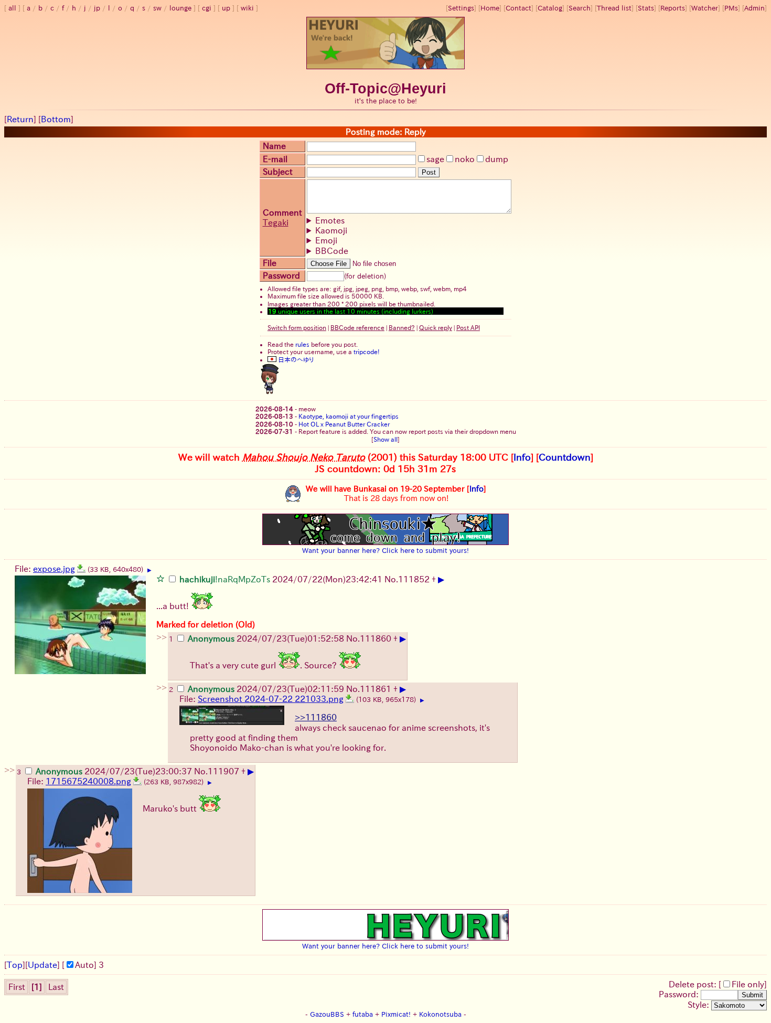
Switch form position (296, 327)
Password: (680, 994)
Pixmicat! (396, 1014)
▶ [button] (149, 570)
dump (496, 159)
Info (522, 457)
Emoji (326, 240)
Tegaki (275, 222)
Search (580, 8)
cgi (206, 8)
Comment (282, 212)
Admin (754, 8)
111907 (223, 771)
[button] (160, 578)
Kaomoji (331, 230)
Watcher (704, 8)
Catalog (550, 8)
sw (157, 8)
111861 (375, 689)
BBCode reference (357, 327)
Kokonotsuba (440, 1014)
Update (42, 965)
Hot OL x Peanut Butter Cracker (344, 424)
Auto (84, 965)
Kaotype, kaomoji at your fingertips (348, 416)
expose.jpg (54, 568)
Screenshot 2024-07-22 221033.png (271, 699)
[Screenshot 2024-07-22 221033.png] (350, 699)
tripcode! (367, 351)
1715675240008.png (88, 781)
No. (391, 579)
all (12, 8)
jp (97, 8)
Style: (699, 1004)
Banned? (402, 327)
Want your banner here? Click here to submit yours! (385, 550)
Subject (278, 171)
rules (302, 344)
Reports (672, 8)
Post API (468, 327)
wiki (247, 8)
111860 (375, 638)
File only (748, 984)
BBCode (331, 251)
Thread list (614, 8)
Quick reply (435, 327)
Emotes (330, 220)
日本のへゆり (295, 359)
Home (489, 8)
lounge (180, 8)
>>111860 (316, 717)
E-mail (275, 159)
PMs (731, 8)
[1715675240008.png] (137, 781)
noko (465, 159)
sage (435, 159)
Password (281, 275)
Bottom (56, 119)
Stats (646, 8)
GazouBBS (327, 1014)
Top (15, 965)
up (226, 8)
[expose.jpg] (81, 568)
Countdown (565, 457)
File (269, 263)
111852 (414, 579)
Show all (385, 439)
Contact (518, 8)
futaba (362, 1014)
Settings (461, 8)
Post (429, 172)
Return (20, 119)
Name (274, 146)
